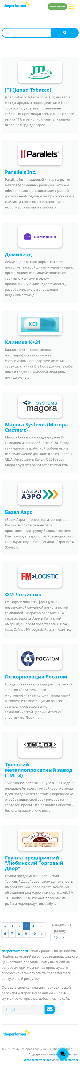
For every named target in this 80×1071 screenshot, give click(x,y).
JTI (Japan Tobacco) (28, 89)
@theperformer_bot (37, 1060)
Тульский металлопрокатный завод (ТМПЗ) (38, 770)
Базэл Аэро (19, 512)
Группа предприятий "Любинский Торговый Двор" (34, 863)
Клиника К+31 (23, 342)
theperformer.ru (15, 951)
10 (34, 933)
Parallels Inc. (20, 171)
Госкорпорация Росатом (36, 676)
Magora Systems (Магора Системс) (36, 427)
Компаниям (57, 6)
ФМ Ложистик (23, 594)
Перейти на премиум (4, 6)
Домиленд (18, 254)
